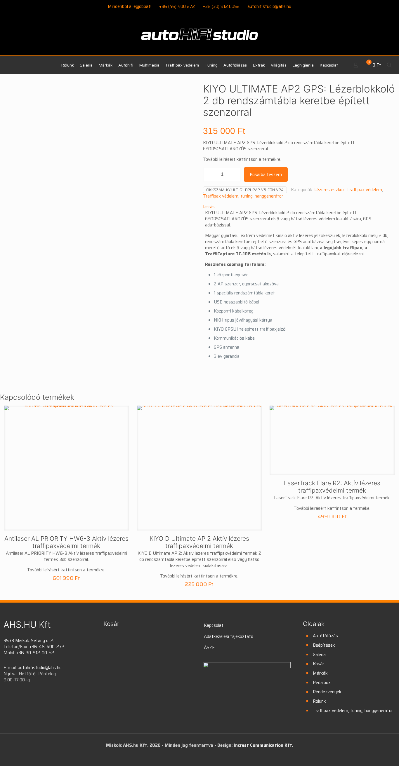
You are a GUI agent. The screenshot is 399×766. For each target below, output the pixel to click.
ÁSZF (209, 647)
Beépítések (324, 645)
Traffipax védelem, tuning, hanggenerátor (243, 196)
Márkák (320, 673)
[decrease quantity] (209, 174)
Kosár (318, 663)
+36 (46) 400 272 (177, 6)
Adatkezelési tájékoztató (228, 636)
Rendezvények (327, 691)
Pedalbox (322, 682)
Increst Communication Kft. (263, 745)
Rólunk (319, 701)
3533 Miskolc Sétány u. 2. (29, 640)
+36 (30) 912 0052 (221, 6)
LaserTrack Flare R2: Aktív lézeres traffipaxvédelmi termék (332, 486)
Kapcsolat (213, 625)
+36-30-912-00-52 (35, 652)
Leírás (209, 206)
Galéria (319, 654)
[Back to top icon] (371, 754)
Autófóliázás (325, 635)
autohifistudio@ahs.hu (269, 6)
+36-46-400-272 (46, 646)
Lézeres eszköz (329, 189)
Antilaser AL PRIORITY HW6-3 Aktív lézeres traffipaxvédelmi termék (66, 542)
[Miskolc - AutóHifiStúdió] (199, 37)
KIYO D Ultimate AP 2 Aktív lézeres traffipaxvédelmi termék (199, 542)
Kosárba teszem (266, 174)
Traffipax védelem (364, 189)
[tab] (299, 207)
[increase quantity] (234, 174)
